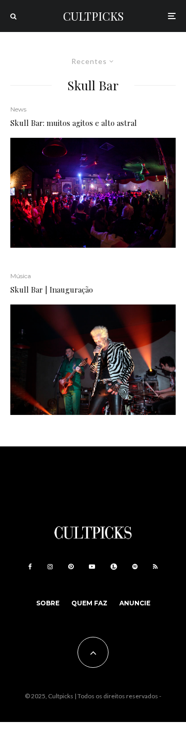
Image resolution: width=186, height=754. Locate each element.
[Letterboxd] (114, 566)
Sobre (47, 603)
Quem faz (89, 603)
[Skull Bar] (93, 359)
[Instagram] (50, 566)
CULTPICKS (93, 16)
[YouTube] (92, 566)
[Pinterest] (70, 566)
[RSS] (155, 566)
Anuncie (134, 603)
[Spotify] (135, 566)
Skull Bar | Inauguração (51, 289)
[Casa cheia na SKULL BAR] (93, 193)
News (18, 109)
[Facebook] (30, 566)
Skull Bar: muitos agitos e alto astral (73, 122)
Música (20, 276)
